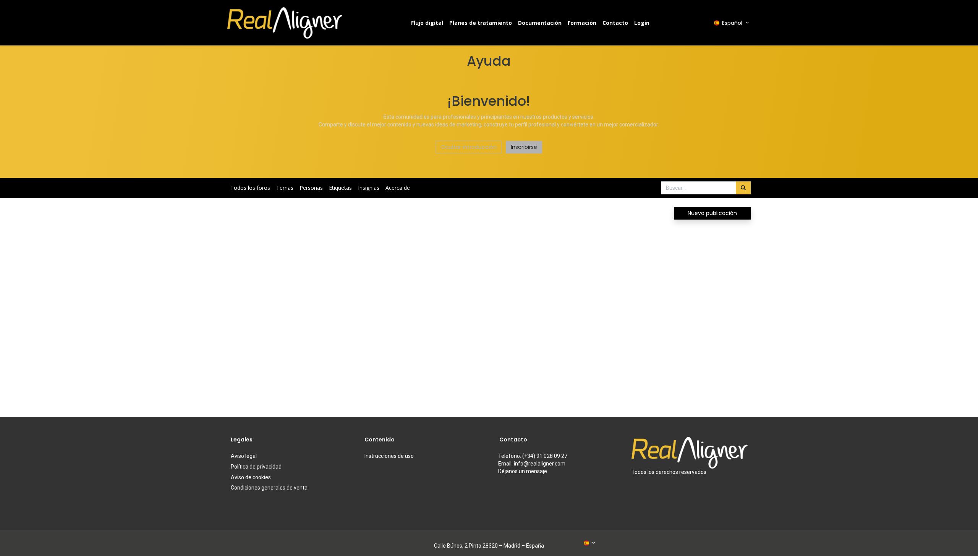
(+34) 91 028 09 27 (544, 456)
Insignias (368, 187)
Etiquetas (340, 187)
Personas (311, 187)
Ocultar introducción (469, 147)
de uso (389, 456)
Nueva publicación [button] (712, 213)
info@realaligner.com (539, 464)
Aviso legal (244, 456)
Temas (284, 187)
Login (641, 22)
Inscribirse (524, 147)
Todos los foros (250, 187)
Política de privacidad (256, 467)
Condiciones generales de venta (269, 488)
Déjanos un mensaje (522, 471)
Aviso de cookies (251, 477)
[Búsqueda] (743, 187)
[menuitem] (427, 23)
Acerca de (397, 187)
